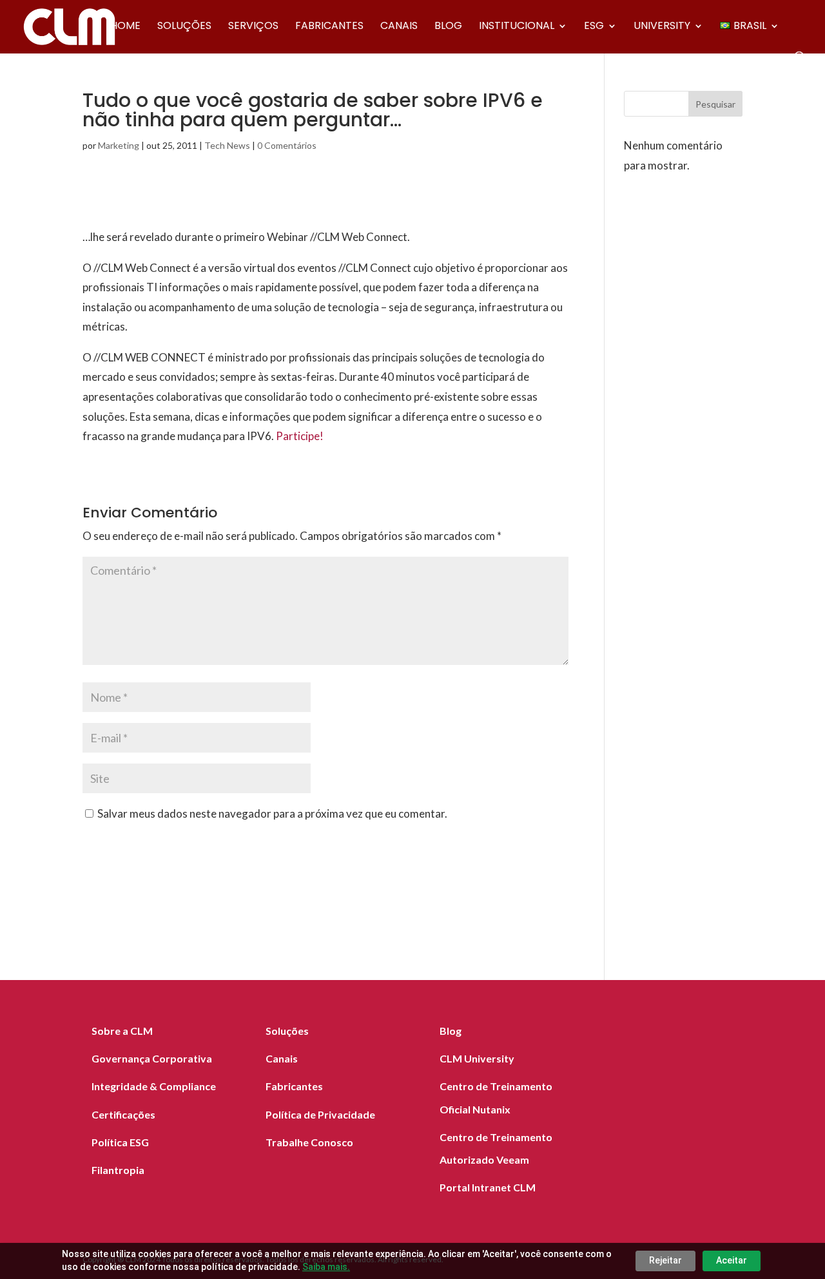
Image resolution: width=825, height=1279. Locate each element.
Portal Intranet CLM (488, 1187)
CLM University (477, 1058)
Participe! (300, 436)
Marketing (118, 145)
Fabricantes (329, 27)
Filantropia (118, 1170)
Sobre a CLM (122, 1030)
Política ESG (120, 1142)
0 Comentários (286, 145)
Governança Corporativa (152, 1058)
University (662, 27)
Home (125, 27)
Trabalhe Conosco (309, 1142)
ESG (594, 27)
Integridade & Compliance (154, 1086)
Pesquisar (715, 104)
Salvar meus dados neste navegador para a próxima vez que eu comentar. (272, 813)
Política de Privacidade (320, 1114)
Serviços (253, 27)
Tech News (227, 145)
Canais (399, 27)
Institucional (516, 27)
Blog (448, 27)
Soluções (184, 27)
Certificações (123, 1114)
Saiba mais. (326, 1267)
